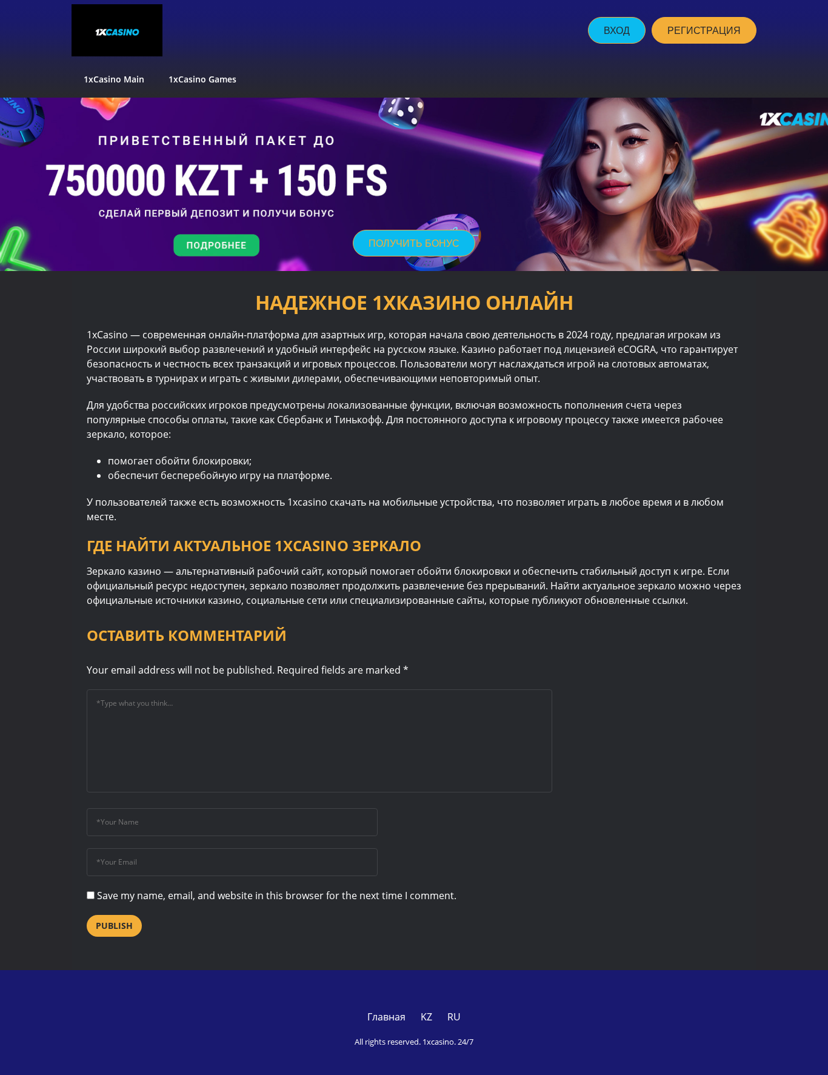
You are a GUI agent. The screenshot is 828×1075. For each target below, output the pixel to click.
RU (454, 1016)
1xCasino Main (114, 79)
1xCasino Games (204, 79)
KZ (426, 1016)
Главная (386, 1016)
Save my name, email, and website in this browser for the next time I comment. (276, 895)
